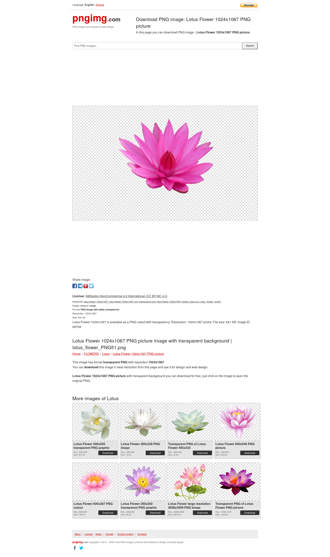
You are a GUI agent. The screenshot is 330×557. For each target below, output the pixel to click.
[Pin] (85, 286)
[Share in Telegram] (80, 286)
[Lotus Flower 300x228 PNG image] (143, 421)
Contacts (142, 534)
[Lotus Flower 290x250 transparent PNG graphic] (143, 481)
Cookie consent (125, 534)
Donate (109, 534)
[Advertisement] (165, 79)
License (89, 534)
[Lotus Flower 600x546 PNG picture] (237, 422)
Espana (100, 4)
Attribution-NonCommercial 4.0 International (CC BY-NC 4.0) (126, 296)
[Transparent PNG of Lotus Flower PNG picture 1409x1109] (237, 482)
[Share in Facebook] (74, 286)
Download (108, 452)
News (99, 534)
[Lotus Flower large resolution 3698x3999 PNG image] (190, 482)
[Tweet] (91, 286)
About (77, 534)
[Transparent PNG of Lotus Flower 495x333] (190, 422)
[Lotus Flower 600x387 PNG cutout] (95, 481)
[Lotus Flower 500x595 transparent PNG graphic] (95, 422)
